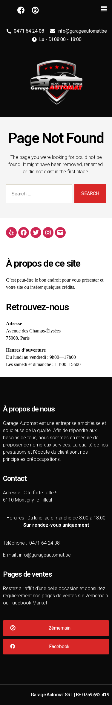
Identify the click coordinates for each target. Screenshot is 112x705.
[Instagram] (48, 232)
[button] (56, 628)
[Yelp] (11, 232)
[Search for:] (38, 195)
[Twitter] (35, 232)
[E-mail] (60, 232)
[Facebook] (23, 232)
